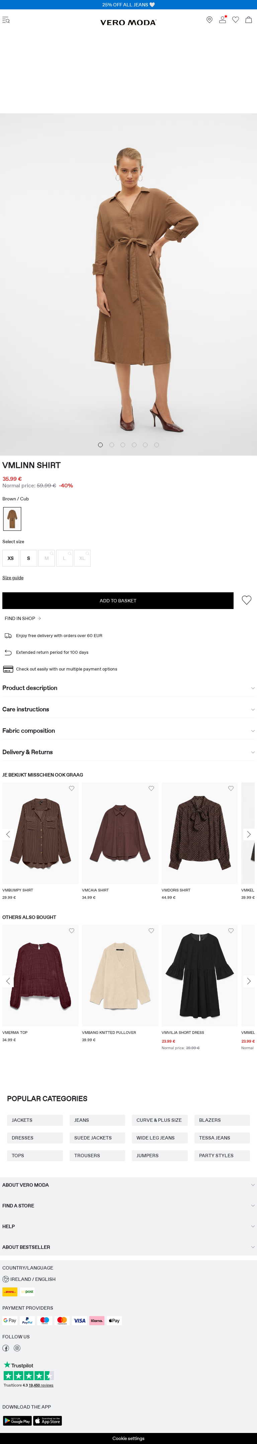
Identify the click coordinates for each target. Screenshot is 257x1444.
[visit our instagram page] (17, 1349)
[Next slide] (249, 835)
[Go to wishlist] (235, 21)
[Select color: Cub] (12, 519)
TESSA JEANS (214, 1137)
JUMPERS (148, 1155)
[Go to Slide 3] (122, 445)
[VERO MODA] (128, 23)
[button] (10, 558)
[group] (40, 842)
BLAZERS (210, 1120)
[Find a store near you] (209, 21)
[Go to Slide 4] (134, 445)
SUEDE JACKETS (93, 1137)
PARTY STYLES (216, 1155)
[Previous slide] (8, 835)
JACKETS (22, 1120)
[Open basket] (248, 20)
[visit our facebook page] (5, 1349)
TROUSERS (87, 1155)
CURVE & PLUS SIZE (159, 1120)
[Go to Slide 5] (145, 445)
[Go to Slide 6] (156, 445)
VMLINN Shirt (31, 465)
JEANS (81, 1120)
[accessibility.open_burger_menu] (6, 20)
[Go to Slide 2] (111, 445)
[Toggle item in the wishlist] (246, 600)
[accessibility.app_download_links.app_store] (47, 1425)
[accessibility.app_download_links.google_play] (17, 1425)
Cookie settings (128, 1438)
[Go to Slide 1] (100, 445)
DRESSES (22, 1137)
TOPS (18, 1155)
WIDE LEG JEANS (156, 1137)
